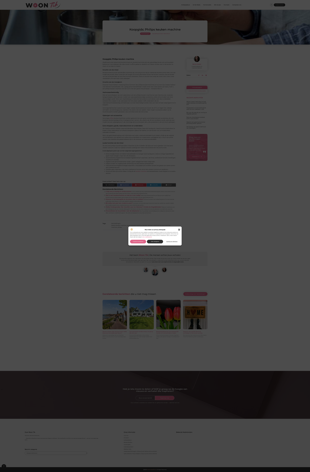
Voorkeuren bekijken (172, 241)
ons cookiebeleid (147, 237)
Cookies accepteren (138, 241)
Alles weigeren (155, 241)
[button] (179, 229)
